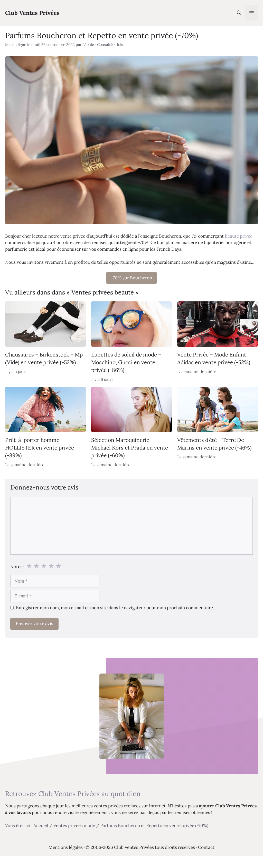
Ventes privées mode (74, 825)
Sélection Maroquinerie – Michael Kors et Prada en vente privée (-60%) (129, 447)
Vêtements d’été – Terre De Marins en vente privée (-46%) (214, 443)
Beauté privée (238, 236)
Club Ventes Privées (32, 12)
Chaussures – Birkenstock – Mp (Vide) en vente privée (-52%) (44, 358)
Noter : (17, 566)
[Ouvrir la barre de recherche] (239, 13)
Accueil (40, 825)
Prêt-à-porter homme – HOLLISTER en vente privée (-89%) (39, 447)
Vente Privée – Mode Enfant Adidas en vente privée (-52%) (213, 358)
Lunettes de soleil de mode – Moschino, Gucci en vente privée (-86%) (126, 362)
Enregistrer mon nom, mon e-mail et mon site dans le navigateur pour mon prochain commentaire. (115, 607)
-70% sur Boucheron (131, 278)
